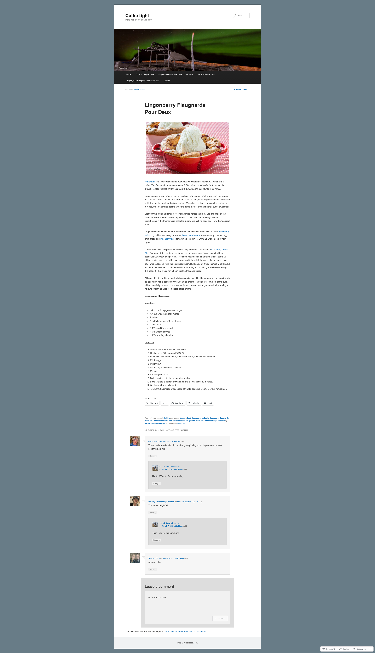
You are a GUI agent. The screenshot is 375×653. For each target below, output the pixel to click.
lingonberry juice (168, 238)
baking (167, 418)
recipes (221, 420)
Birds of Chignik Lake (145, 74)
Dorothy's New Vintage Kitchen (161, 501)
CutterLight (137, 15)
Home (128, 74)
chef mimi (152, 441)
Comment (220, 618)
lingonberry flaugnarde (219, 418)
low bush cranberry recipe (207, 420)
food (189, 418)
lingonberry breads (191, 235)
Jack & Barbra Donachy (155, 423)
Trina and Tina (154, 558)
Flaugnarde (150, 181)
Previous (236, 89)
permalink (181, 423)
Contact (167, 80)
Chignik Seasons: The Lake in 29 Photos (175, 74)
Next (246, 89)
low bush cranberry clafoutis (156, 420)
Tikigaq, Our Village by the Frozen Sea (142, 80)
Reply (153, 456)
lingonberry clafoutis (200, 418)
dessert (183, 418)
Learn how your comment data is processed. (185, 631)
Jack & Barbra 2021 (206, 74)
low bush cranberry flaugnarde (182, 420)
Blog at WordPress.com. (187, 642)
